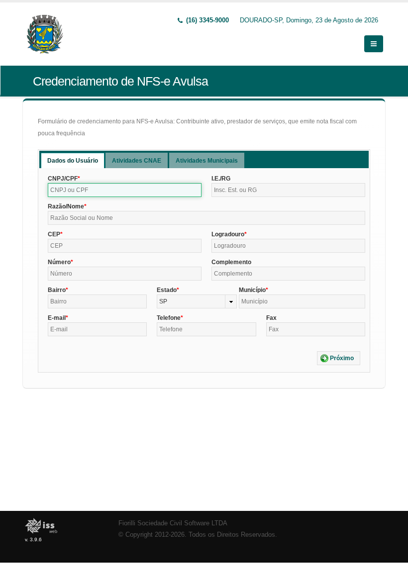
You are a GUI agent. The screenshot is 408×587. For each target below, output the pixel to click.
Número (59, 262)
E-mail (57, 317)
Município (252, 290)
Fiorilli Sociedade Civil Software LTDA (172, 523)
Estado (167, 290)
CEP (54, 234)
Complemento (231, 262)
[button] (338, 358)
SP (163, 301)
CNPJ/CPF (63, 178)
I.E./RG (220, 178)
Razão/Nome (66, 206)
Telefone (169, 317)
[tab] (72, 160)
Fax (271, 317)
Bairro (57, 290)
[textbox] (125, 190)
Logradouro (227, 234)
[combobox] (196, 301)
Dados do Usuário (72, 160)
